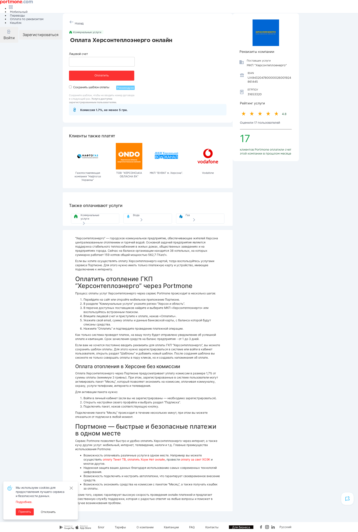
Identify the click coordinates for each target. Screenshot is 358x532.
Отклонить (48, 512)
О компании (145, 527)
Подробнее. (24, 502)
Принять (24, 512)
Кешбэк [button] (16, 23)
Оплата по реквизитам (27, 19)
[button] (9, 35)
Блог (101, 527)
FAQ (192, 527)
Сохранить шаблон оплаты (91, 87)
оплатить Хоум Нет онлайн (146, 459)
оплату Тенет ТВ (114, 459)
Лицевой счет (78, 54)
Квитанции (171, 527)
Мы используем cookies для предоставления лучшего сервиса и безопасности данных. (40, 492)
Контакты (212, 527)
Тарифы (120, 527)
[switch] (70, 87)
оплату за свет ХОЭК (195, 459)
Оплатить (101, 75)
